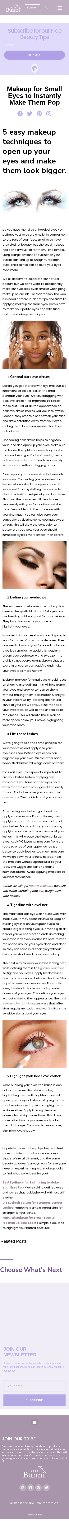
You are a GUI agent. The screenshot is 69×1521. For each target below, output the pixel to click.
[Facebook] (30, 1487)
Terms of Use (34, 1514)
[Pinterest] (38, 1487)
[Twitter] (46, 1487)
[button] (60, 8)
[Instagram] (22, 1487)
